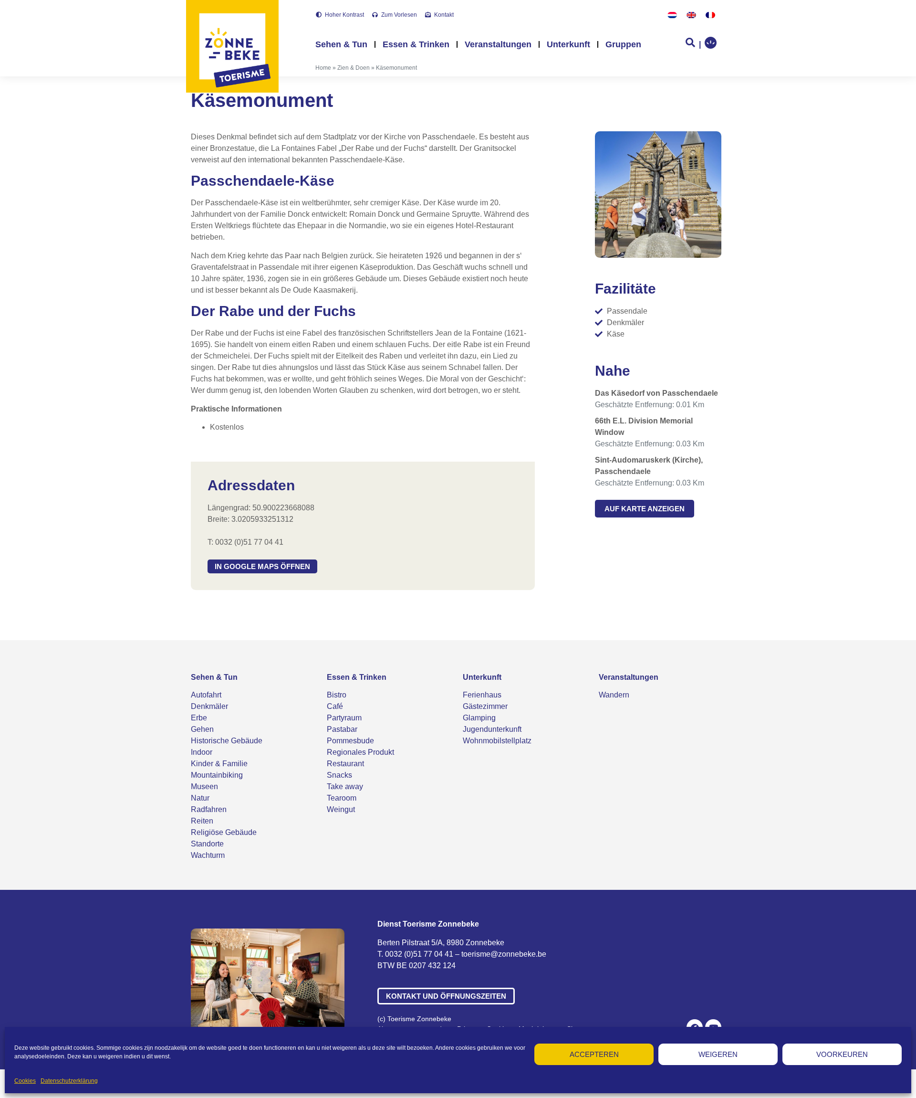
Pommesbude (350, 741)
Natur (200, 798)
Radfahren (209, 809)
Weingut (341, 809)
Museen (204, 786)
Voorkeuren (842, 1054)
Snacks (339, 775)
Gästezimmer (485, 706)
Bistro (336, 695)
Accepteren (594, 1054)
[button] (262, 566)
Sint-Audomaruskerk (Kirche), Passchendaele (649, 465)
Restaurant (345, 764)
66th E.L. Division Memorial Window (644, 426)
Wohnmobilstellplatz (497, 741)
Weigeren (718, 1054)
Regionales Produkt (360, 752)
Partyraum (344, 718)
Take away (345, 786)
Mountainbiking (217, 775)
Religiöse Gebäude (224, 832)
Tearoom (341, 798)
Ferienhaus (482, 695)
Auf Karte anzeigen (644, 509)
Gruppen (623, 44)
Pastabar (342, 729)
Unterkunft (568, 44)
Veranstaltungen (498, 44)
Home (323, 67)
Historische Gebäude (226, 741)
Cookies (25, 1080)
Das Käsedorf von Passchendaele (656, 393)
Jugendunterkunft (492, 729)
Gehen (202, 729)
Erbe (199, 718)
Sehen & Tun (341, 44)
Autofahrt (206, 695)
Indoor (201, 752)
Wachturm (208, 855)
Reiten (202, 821)
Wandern (614, 695)
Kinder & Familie (219, 764)
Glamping (479, 718)
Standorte (207, 844)
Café (335, 706)
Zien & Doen (353, 67)
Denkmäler (209, 706)
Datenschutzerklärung (69, 1080)
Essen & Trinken (416, 44)
